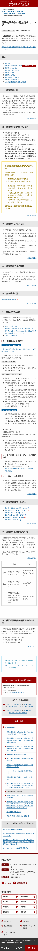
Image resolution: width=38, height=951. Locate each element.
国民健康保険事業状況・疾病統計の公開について (19, 778)
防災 (33, 948)
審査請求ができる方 (11, 68)
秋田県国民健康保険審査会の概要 (15, 82)
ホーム (3, 11)
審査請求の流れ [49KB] (9, 299)
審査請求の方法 (10, 75)
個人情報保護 (8, 926)
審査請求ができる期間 (12, 70)
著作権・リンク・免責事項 (29, 927)
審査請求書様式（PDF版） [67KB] (15, 510)
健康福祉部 (27, 710)
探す (20, 948)
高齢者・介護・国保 (9, 13)
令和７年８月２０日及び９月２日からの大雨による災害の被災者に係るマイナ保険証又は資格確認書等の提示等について (19, 785)
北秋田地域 (24, 896)
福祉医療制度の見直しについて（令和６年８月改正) (19, 796)
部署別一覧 (17, 710)
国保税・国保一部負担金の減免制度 (17, 816)
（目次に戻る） (31, 119)
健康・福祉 (20, 11)
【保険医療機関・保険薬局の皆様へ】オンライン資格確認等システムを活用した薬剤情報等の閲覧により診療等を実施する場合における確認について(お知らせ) (19, 805)
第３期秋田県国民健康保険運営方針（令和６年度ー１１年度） (19, 766)
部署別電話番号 (22, 883)
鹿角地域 (6, 896)
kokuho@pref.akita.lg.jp (16, 692)
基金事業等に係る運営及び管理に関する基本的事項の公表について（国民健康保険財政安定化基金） (19, 740)
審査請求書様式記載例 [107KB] (14, 512)
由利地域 (6, 907)
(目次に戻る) (32, 646)
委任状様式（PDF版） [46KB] (14, 517)
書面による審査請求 (11, 326)
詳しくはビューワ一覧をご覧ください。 (17, 665)
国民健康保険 (21, 13)
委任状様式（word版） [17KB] (14, 515)
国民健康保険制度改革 (13, 812)
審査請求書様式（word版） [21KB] (16, 508)
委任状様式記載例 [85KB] (13, 520)
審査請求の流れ (10, 72)
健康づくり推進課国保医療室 (18, 713)
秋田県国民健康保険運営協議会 (16, 754)
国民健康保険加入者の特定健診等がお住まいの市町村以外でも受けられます (19, 733)
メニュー (7, 948)
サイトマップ (8, 921)
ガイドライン (27, 921)
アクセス (8, 883)
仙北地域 (23, 907)
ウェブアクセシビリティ (10, 934)
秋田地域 (23, 901)
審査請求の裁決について (12, 79)
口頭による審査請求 (11, 335)
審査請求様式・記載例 (12, 77)
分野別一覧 (11, 11)
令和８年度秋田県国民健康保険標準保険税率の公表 (19, 760)
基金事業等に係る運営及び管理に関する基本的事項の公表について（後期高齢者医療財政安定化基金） (19, 748)
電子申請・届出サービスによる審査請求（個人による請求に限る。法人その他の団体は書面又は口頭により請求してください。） (20, 331)
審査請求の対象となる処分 (13, 65)
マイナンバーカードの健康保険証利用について (19, 772)
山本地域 (6, 901)
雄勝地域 (23, 912)
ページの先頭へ (34, 942)
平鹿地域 (6, 912)
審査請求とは (9, 63)
